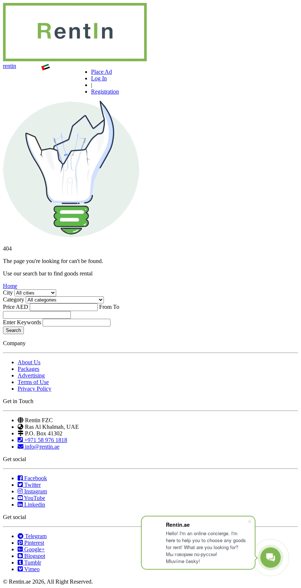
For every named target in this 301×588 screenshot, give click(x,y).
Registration (105, 91)
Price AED (15, 307)
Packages (28, 369)
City (8, 292)
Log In (99, 78)
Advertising (31, 375)
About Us (29, 362)
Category (13, 299)
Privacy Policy (34, 389)
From (105, 307)
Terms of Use (33, 382)
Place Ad (101, 72)
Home (10, 286)
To (116, 307)
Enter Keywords (22, 322)
